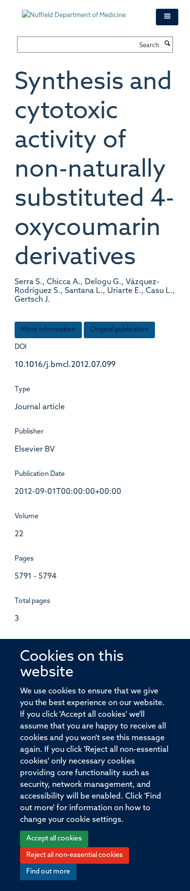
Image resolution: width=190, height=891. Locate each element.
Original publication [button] (119, 329)
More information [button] (48, 329)
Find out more (48, 871)
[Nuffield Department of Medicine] (81, 10)
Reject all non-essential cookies (74, 855)
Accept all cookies (54, 838)
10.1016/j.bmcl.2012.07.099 (65, 365)
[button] (167, 17)
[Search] (167, 44)
